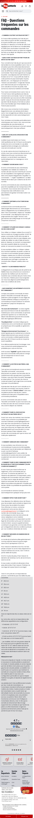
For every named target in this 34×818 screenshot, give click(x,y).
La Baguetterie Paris (26, 777)
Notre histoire (5, 776)
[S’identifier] (22, 6)
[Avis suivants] (30, 740)
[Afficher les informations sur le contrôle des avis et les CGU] (26, 729)
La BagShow (4, 779)
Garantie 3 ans (16, 779)
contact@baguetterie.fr (9, 511)
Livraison (14, 776)
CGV (13, 782)
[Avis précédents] (2, 740)
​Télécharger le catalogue (5, 783)
